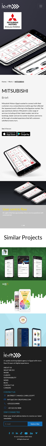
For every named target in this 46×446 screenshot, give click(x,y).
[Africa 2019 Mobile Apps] (23, 263)
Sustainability (10, 378)
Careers (7, 388)
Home (4, 82)
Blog (6, 383)
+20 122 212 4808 (14, 408)
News (6, 380)
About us (8, 368)
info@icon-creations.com (19, 400)
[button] (22, 225)
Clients (7, 375)
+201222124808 (13, 404)
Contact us (9, 385)
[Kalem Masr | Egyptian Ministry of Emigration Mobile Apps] (23, 330)
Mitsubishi (19, 82)
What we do (9, 370)
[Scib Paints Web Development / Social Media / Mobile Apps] (23, 296)
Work (10, 82)
